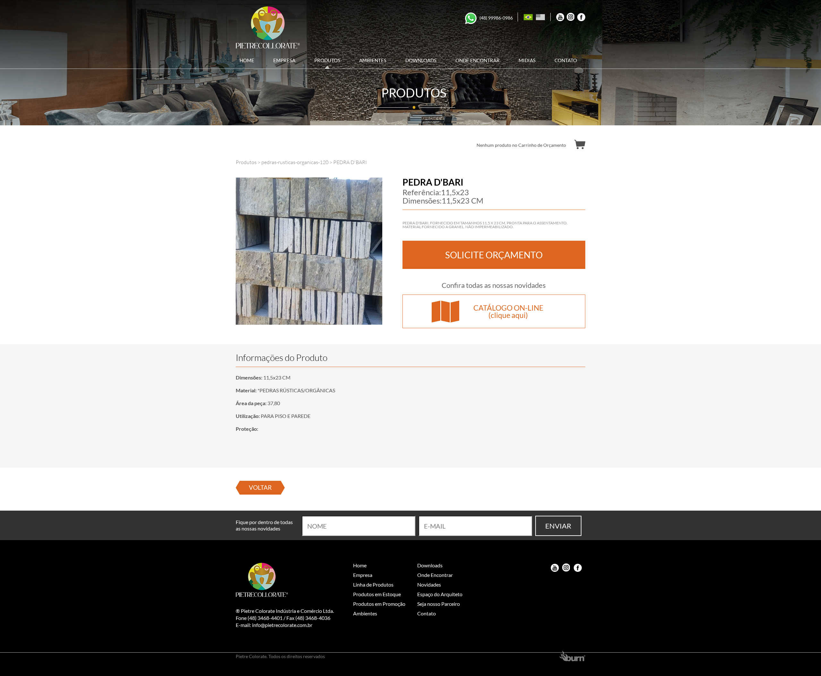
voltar (260, 487)
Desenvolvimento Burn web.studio (572, 656)
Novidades (429, 584)
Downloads (420, 61)
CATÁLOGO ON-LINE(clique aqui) (508, 311)
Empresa (284, 61)
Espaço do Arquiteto (439, 594)
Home (247, 61)
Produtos (327, 61)
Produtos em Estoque (377, 594)
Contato (565, 61)
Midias (527, 61)
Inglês (540, 17)
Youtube (560, 17)
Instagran (566, 567)
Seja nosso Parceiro (438, 604)
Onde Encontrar (477, 61)
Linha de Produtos (373, 584)
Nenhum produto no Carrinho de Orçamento (521, 145)
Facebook (581, 17)
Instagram (571, 17)
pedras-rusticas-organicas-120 (294, 162)
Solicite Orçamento (494, 254)
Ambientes (372, 61)
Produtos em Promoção (379, 604)
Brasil (528, 17)
